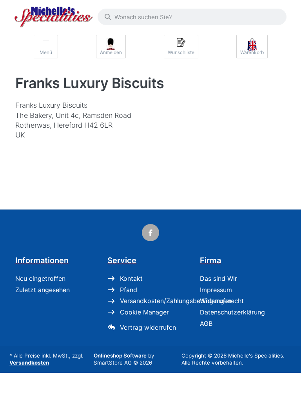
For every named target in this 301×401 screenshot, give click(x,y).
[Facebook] (150, 232)
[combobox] (192, 17)
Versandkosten (29, 362)
